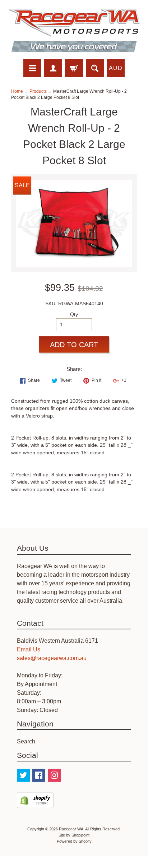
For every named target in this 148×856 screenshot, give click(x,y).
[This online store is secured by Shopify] (35, 803)
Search (26, 741)
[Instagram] (54, 775)
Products (38, 91)
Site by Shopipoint (74, 835)
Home (17, 91)
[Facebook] (38, 775)
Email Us (28, 649)
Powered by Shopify (74, 841)
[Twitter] (23, 775)
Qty (74, 314)
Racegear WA (71, 829)
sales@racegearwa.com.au (52, 658)
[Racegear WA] (74, 31)
